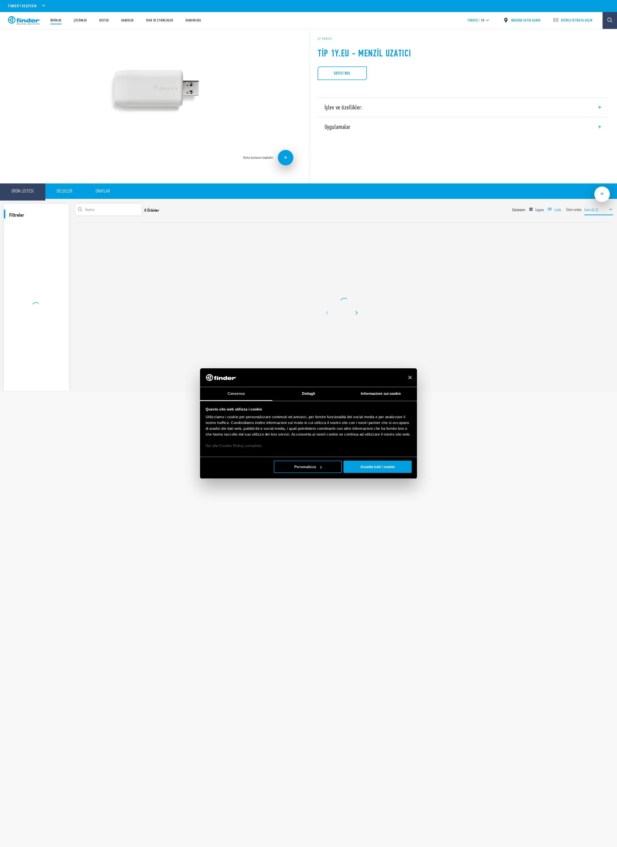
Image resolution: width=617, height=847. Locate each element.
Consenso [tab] (236, 393)
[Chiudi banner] (410, 377)
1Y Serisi (325, 38)
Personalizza (305, 467)
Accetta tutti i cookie (377, 467)
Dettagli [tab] (308, 393)
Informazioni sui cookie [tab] (381, 393)
